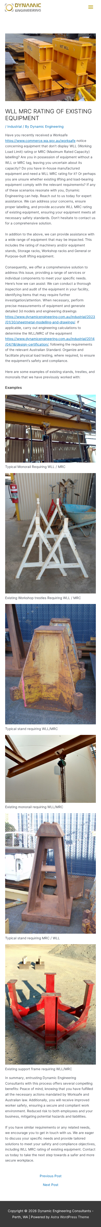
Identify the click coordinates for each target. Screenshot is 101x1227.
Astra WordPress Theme (70, 1217)
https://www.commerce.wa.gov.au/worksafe (40, 141)
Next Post (50, 1185)
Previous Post (51, 1176)
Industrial (14, 126)
